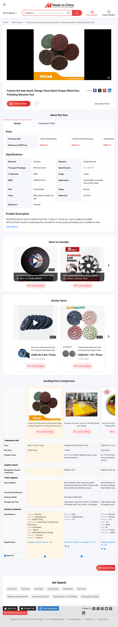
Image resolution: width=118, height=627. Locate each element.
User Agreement (74, 619)
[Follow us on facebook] (93, 608)
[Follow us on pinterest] (110, 608)
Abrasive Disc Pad (40, 596)
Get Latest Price (102, 103)
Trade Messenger (48, 608)
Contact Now (19, 103)
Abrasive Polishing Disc (17, 596)
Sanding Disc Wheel (90, 596)
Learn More (11, 226)
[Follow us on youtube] (106, 608)
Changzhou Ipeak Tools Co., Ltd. (39, 542)
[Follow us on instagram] (102, 608)
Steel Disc (25, 588)
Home (5, 22)
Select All (10, 556)
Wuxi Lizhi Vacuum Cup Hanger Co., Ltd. (80, 542)
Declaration (89, 619)
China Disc (12, 588)
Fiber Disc (81, 588)
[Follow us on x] (98, 608)
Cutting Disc (53, 588)
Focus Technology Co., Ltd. (39, 619)
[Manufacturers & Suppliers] (59, 5)
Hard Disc (38, 588)
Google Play (28, 608)
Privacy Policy (103, 619)
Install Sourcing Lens (16, 612)
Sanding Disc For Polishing (65, 596)
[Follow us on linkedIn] (83, 612)
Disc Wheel (68, 588)
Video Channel (17, 22)
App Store (10, 608)
